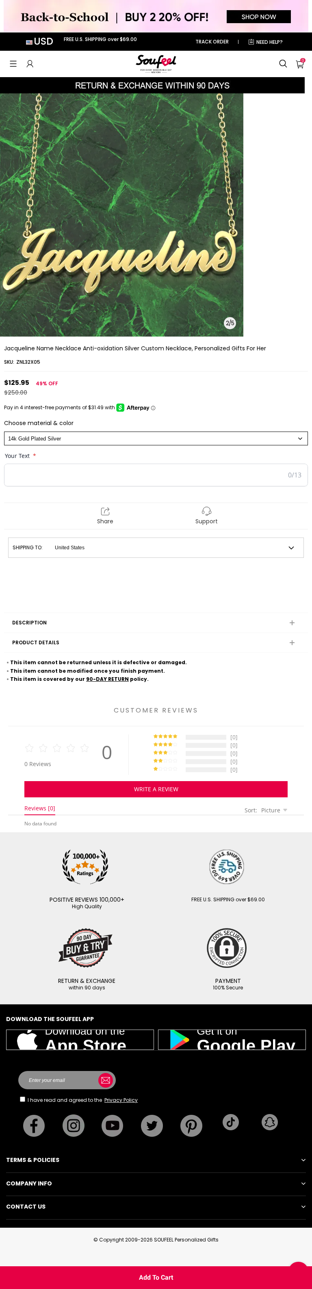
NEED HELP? (269, 42)
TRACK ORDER (212, 41)
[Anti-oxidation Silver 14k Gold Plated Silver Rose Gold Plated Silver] (156, 438)
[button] (13, 63)
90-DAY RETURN (107, 679)
